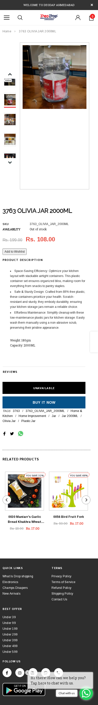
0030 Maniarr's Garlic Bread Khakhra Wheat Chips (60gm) (24, 519)
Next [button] (10, 162)
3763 (16, 411)
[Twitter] (12, 433)
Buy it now (44, 402)
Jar (54, 416)
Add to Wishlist (15, 251)
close (92, 5)
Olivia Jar (9, 421)
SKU (6, 224)
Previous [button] (10, 74)
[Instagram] (19, 672)
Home (7, 31)
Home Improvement (32, 416)
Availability (11, 229)
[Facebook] (7, 672)
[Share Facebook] (4, 433)
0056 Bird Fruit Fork (68, 517)
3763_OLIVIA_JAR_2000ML (45, 411)
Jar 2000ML (70, 416)
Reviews (10, 372)
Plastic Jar (28, 421)
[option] (54, 77)
